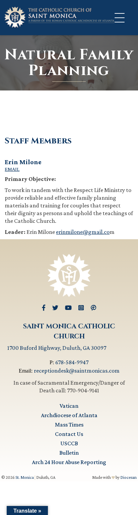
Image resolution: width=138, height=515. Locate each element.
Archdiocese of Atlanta (69, 415)
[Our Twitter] (55, 308)
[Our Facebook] (44, 308)
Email (12, 169)
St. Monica (24, 477)
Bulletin (69, 453)
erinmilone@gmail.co (83, 232)
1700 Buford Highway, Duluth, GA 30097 (56, 348)
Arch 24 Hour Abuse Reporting (69, 462)
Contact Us (69, 434)
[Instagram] (81, 308)
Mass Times (69, 425)
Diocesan (128, 477)
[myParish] (93, 308)
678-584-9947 (71, 362)
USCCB (69, 443)
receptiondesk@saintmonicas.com (77, 370)
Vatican (69, 406)
